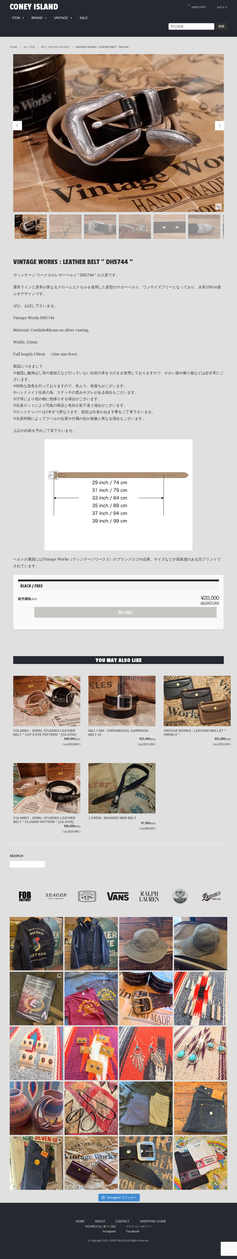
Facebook (132, 1231)
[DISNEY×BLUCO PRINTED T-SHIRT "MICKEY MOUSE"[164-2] (201, 1163)
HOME (80, 1221)
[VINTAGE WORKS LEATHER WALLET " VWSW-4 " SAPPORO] (91, 1163)
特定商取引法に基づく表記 (100, 1226)
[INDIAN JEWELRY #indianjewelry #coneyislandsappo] (201, 998)
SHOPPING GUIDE (153, 1221)
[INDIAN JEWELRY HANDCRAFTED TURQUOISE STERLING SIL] (146, 1053)
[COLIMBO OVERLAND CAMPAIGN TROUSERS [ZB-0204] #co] (146, 1108)
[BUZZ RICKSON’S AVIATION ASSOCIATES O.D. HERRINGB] (146, 943)
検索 (221, 26)
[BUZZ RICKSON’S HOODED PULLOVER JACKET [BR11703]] (91, 943)
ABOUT (100, 1221)
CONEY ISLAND (34, 7)
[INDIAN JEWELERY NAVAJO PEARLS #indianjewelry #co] (91, 1108)
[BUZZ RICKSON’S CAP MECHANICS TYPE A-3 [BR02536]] (201, 943)
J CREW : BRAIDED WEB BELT (112, 818)
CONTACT (122, 1221)
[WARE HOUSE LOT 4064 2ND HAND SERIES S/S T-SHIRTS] (91, 998)
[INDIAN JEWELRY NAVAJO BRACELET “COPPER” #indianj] (36, 1108)
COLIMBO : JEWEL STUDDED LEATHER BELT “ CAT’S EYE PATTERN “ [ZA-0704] (44, 732)
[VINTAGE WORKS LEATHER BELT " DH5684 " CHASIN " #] (146, 998)
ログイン (222, 7)
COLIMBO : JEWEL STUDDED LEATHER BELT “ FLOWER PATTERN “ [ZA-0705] (44, 820)
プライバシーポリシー (139, 1226)
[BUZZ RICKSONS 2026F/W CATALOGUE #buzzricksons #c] (36, 998)
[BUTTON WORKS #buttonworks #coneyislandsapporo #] (146, 1163)
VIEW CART (197, 6)
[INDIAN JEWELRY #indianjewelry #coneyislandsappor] (91, 1053)
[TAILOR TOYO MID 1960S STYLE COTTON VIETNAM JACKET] (36, 943)
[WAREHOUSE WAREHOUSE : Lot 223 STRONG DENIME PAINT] (36, 1163)
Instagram (109, 1231)
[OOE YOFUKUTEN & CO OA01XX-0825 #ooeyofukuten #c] (201, 1108)
